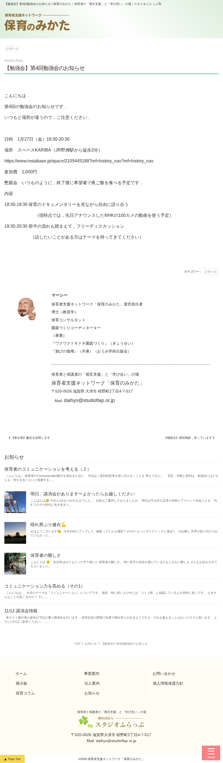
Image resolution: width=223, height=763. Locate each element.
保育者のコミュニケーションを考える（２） (47, 469)
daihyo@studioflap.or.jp (89, 400)
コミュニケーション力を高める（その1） (44, 586)
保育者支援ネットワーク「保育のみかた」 (97, 383)
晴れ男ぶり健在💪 (48, 524)
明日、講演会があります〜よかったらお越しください (82, 494)
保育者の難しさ (45, 555)
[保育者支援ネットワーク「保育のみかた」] (37, 22)
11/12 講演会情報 (21, 610)
